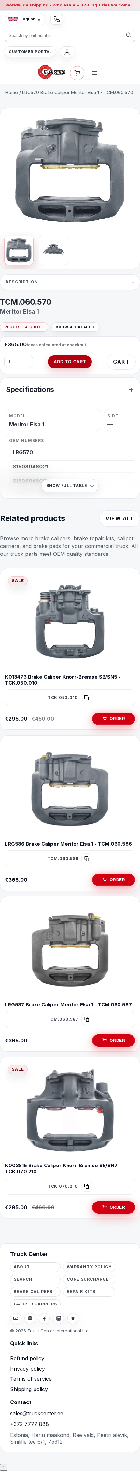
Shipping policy (29, 1389)
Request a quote (24, 327)
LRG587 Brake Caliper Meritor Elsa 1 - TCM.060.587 (68, 1005)
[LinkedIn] (58, 1318)
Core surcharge (88, 1279)
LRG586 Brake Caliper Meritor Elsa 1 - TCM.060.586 (68, 844)
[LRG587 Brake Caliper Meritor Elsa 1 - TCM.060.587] (70, 949)
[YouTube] (15, 1318)
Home (11, 92)
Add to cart (70, 361)
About (22, 1267)
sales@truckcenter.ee (36, 1413)
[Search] (128, 36)
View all (119, 518)
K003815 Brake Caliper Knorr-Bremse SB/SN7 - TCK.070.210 (63, 1168)
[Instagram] (29, 1318)
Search (23, 1279)
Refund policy (27, 1358)
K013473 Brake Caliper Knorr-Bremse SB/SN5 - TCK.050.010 (63, 680)
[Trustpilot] (72, 1318)
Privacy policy (27, 1368)
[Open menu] (95, 73)
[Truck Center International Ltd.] (51, 72)
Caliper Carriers (35, 1304)
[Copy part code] (86, 698)
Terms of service (31, 1379)
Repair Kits (81, 1291)
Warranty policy (89, 1267)
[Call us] (56, 19)
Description (22, 282)
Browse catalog (75, 327)
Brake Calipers (33, 1291)
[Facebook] (44, 1318)
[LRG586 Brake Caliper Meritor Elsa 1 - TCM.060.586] (70, 789)
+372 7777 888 (29, 1424)
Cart (121, 361)
